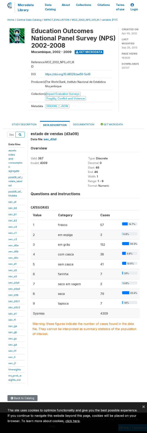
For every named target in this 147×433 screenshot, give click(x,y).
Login (134, 9)
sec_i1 (12, 357)
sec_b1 (12, 214)
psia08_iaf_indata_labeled (15, 181)
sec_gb (12, 332)
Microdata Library (26, 7)
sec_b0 (12, 208)
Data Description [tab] (55, 125)
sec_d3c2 (14, 307)
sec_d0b (13, 251)
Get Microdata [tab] (113, 124)
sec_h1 (12, 350)
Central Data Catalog (29, 19)
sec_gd (12, 344)
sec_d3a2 (14, 288)
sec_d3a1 (13, 282)
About (66, 5)
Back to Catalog (23, 398)
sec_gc (12, 338)
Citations (103, 5)
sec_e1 (12, 313)
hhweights (14, 369)
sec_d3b (13, 294)
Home (10, 19)
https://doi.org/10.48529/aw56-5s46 (68, 74)
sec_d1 (12, 263)
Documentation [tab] (83, 124)
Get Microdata (90, 52)
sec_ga (12, 326)
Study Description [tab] (24, 124)
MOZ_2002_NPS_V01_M (85, 19)
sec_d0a (13, 245)
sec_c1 (12, 232)
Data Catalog (50, 7)
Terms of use (120, 7)
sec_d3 (12, 276)
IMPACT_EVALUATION (56, 19)
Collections (83, 5)
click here (72, 421)
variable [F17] (109, 19)
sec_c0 (12, 226)
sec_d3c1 (14, 301)
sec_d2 (12, 270)
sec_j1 (12, 363)
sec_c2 (12, 239)
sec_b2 (12, 220)
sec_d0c (13, 257)
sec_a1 (12, 201)
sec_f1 (12, 319)
